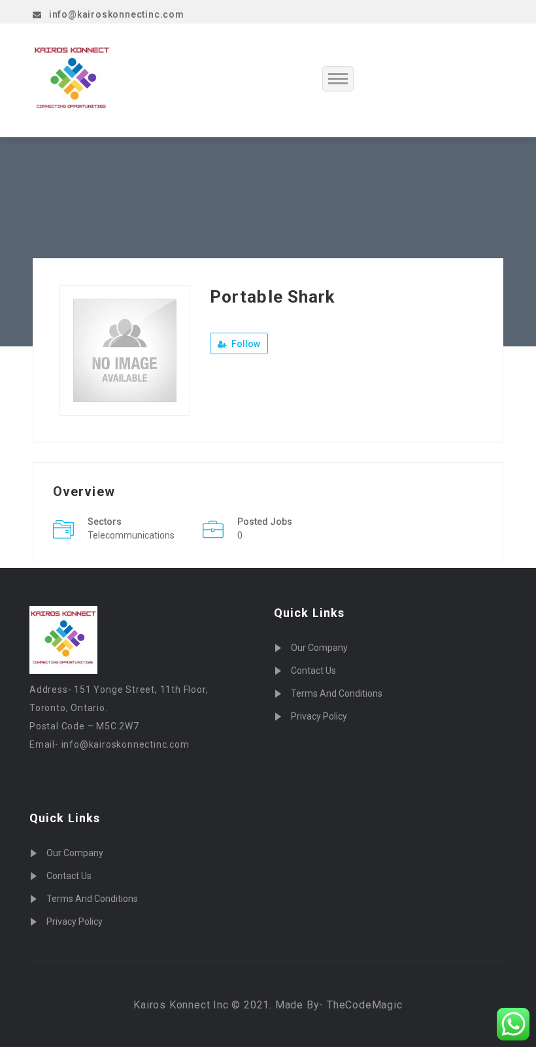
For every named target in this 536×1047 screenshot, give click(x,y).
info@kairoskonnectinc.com (116, 14)
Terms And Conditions (92, 898)
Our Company (74, 853)
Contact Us (69, 876)
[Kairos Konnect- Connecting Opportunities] (103, 80)
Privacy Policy (74, 921)
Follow (244, 344)
